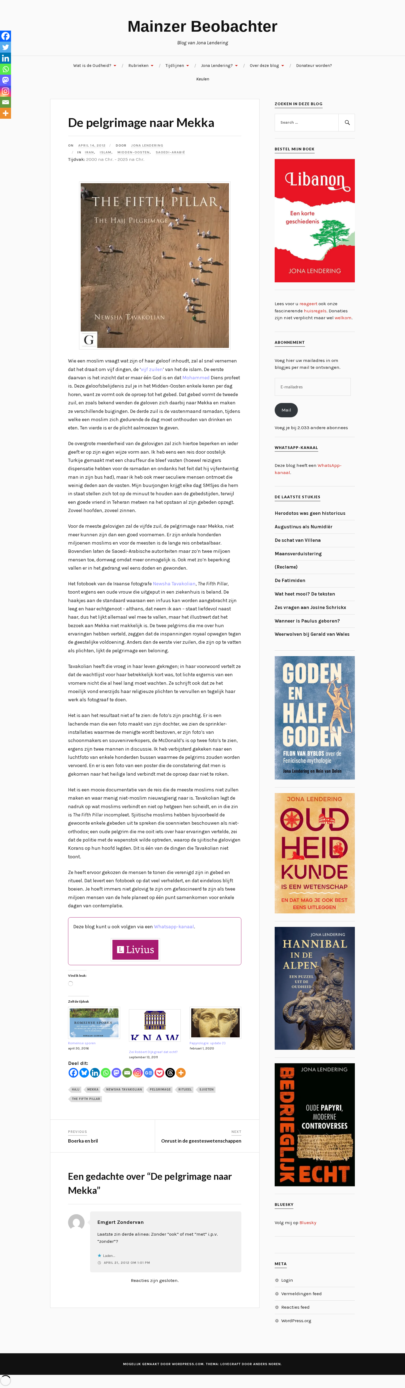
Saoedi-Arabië (170, 152)
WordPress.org (296, 1320)
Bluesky (307, 1222)
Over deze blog (264, 65)
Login (287, 1280)
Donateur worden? (314, 65)
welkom (343, 317)
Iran (89, 152)
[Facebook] (73, 1073)
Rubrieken (138, 65)
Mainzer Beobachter (202, 26)
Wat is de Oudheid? (92, 65)
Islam (105, 152)
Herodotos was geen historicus (310, 513)
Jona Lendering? (217, 65)
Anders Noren (267, 1364)
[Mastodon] (116, 1073)
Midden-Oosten (133, 152)
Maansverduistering (298, 553)
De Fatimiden (290, 580)
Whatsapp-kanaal (174, 926)
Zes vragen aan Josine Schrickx (310, 607)
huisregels (315, 310)
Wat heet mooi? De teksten (305, 594)
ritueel (185, 1089)
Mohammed (196, 377)
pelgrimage (160, 1089)
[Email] (127, 1073)
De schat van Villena (298, 540)
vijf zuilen (152, 369)
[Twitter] (5, 47)
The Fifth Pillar (86, 1099)
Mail (286, 410)
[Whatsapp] (105, 1073)
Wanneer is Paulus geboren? (307, 621)
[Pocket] (159, 1073)
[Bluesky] (84, 1073)
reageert (308, 303)
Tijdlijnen (175, 65)
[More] (181, 1073)
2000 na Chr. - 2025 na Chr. (115, 159)
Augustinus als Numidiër (304, 526)
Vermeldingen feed (301, 1293)
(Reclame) (286, 567)
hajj (76, 1089)
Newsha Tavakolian (174, 583)
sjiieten (206, 1089)
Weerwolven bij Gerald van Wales (312, 634)
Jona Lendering (147, 145)
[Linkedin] (95, 1073)
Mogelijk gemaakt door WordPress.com (163, 1364)
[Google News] (148, 1073)
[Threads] (170, 1073)
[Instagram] (138, 1073)
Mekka (93, 1089)
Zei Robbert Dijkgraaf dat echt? (153, 1052)
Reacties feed (295, 1307)
